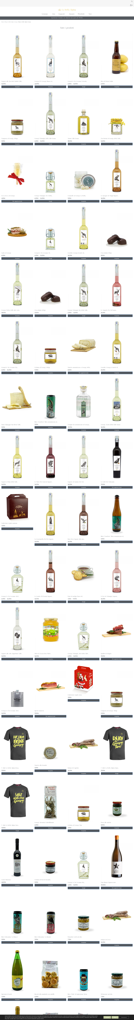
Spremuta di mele (6, 994)
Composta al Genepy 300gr (109, 711)
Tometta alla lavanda (41, 765)
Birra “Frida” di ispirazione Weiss (77, 994)
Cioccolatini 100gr (106, 253)
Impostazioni (124, 1017)
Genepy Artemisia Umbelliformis (44, 822)
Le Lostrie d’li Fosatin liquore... (43, 596)
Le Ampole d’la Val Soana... (109, 310)
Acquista (17, 86)
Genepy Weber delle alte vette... (10, 310)
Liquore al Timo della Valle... (9, 482)
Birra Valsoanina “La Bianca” (9, 937)
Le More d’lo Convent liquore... (43, 482)
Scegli (83, 86)
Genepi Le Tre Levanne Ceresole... (77, 81)
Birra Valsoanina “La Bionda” (43, 937)
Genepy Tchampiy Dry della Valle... (78, 310)
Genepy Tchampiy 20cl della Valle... (78, 653)
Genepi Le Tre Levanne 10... (43, 253)
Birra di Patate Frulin (107, 81)
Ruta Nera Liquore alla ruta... (76, 539)
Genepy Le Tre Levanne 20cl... (10, 596)
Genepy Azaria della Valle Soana (110, 424)
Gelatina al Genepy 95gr (75, 825)
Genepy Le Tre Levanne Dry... (76, 882)
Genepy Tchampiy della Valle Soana (45, 138)
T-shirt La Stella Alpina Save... (10, 825)
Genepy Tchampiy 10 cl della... (43, 196)
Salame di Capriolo (73, 768)
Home (2, 22)
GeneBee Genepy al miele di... (109, 367)
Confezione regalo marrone (9, 523)
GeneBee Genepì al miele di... (76, 253)
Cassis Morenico (6, 880)
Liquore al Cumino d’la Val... (76, 482)
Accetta (107, 1017)
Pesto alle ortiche (106, 822)
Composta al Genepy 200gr (9, 138)
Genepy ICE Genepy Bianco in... (44, 81)
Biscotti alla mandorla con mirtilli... (45, 994)
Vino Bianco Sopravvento (108, 882)
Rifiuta (115, 1017)
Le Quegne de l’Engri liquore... (110, 196)
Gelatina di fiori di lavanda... (43, 880)
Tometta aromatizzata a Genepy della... (79, 367)
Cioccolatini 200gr (40, 310)
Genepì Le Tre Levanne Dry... (9, 367)
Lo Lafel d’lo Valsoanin (107, 482)
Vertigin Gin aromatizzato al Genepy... (79, 424)
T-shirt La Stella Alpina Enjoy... (110, 768)
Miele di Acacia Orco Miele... (43, 653)
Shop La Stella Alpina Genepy (11, 22)
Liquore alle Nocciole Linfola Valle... (11, 81)
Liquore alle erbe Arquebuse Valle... (11, 653)
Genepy (45, 14)
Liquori (62, 14)
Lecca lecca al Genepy (8, 196)
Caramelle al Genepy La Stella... (77, 196)
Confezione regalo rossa (75, 695)
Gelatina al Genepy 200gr (42, 367)
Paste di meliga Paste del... (75, 596)
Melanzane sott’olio (106, 994)
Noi (90, 14)
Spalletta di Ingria (106, 653)
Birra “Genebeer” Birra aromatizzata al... (46, 422)
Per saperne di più (17, 201)
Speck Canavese (39, 711)
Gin (53, 14)
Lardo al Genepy (6, 253)
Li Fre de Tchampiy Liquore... (109, 596)
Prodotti (81, 14)
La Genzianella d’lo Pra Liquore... (44, 539)
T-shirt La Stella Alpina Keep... (10, 768)
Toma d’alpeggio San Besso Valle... (11, 424)
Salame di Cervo (105, 939)
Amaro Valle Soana (73, 138)
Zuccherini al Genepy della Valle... (111, 138)
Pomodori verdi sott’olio (75, 937)
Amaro (71, 14)
